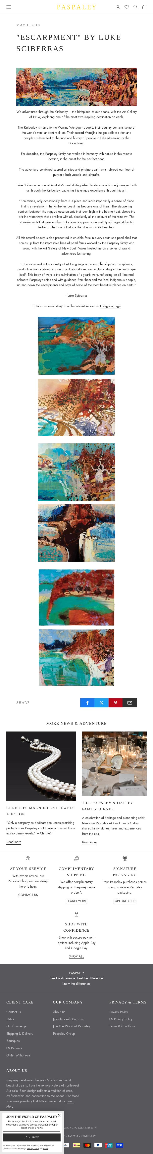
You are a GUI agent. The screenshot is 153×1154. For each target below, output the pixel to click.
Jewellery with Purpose (68, 1019)
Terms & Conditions (122, 1026)
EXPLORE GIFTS (124, 901)
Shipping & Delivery (19, 1033)
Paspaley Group (64, 1033)
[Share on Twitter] (102, 702)
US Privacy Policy (120, 1019)
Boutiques (13, 1041)
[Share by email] (130, 702)
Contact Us (13, 1012)
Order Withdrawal (18, 1055)
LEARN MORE (77, 901)
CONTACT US (28, 895)
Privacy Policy (118, 1012)
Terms (45, 1149)
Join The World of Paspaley (71, 1026)
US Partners (14, 1048)
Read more (13, 842)
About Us (59, 1012)
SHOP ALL (76, 956)
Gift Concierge (16, 1026)
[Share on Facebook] (87, 702)
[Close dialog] (59, 1115)
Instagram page (110, 306)
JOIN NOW (32, 1137)
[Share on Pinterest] (116, 702)
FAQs (10, 1019)
